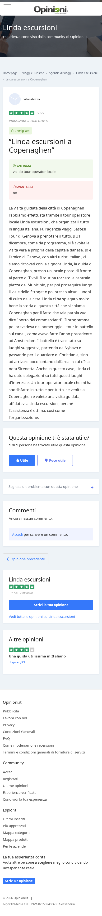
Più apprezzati (14, 825)
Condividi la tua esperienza (25, 799)
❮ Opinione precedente (25, 558)
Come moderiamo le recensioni (28, 745)
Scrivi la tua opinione (51, 604)
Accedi (95, 6)
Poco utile (56, 460)
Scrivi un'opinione (19, 881)
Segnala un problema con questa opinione (43, 486)
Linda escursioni (86, 73)
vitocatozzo (31, 99)
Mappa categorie (16, 832)
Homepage (10, 73)
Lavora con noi (15, 717)
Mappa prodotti (15, 839)
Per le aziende (14, 846)
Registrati (10, 778)
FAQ (6, 738)
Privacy (9, 724)
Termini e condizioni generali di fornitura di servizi (44, 752)
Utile (23, 460)
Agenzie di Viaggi (60, 73)
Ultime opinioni (15, 785)
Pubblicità (11, 711)
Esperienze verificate (19, 792)
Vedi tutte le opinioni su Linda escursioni (42, 616)
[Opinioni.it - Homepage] (51, 8)
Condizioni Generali (19, 731)
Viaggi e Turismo (33, 73)
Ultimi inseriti (14, 818)
